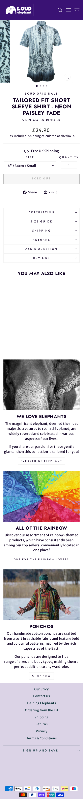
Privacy (41, 731)
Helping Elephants (41, 703)
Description (41, 212)
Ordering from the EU (41, 710)
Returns (42, 239)
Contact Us (41, 696)
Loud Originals (41, 93)
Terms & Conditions (41, 738)
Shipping (34, 136)
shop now (41, 676)
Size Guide (41, 221)
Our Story (41, 689)
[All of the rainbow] (41, 496)
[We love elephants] (41, 384)
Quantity (69, 157)
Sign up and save (41, 750)
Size (30, 157)
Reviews (41, 258)
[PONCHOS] (41, 594)
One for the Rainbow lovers (41, 559)
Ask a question (41, 249)
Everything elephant (41, 461)
